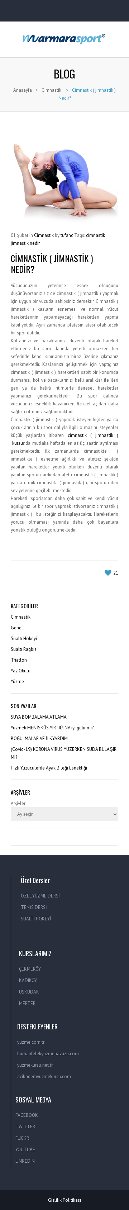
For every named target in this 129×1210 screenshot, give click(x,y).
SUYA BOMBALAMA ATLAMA (39, 717)
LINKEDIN (25, 1161)
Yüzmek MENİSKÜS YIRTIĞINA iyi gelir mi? (52, 728)
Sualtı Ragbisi (24, 649)
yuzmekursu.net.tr (35, 1065)
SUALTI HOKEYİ (36, 919)
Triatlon (19, 660)
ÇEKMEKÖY (30, 969)
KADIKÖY (28, 980)
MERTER (27, 1003)
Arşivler (18, 803)
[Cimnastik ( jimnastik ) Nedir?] (64, 175)
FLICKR (22, 1138)
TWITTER (25, 1127)
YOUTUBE (25, 1150)
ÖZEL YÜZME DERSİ (40, 896)
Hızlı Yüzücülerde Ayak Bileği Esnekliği (49, 768)
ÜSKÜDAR (29, 992)
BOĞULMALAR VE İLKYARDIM (39, 738)
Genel (17, 628)
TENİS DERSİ (34, 907)
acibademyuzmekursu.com (44, 1076)
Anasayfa (22, 90)
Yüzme (17, 681)
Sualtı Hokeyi (24, 638)
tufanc (67, 235)
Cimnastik (51, 90)
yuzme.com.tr (30, 1042)
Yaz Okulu (20, 671)
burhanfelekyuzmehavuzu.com (48, 1054)
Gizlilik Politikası (64, 1200)
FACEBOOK (26, 1115)
